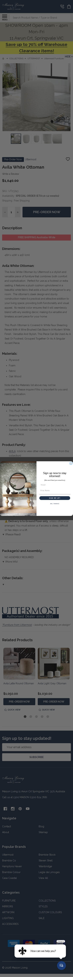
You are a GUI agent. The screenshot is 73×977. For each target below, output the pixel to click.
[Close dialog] (71, 463)
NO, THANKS (54, 503)
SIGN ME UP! (54, 498)
